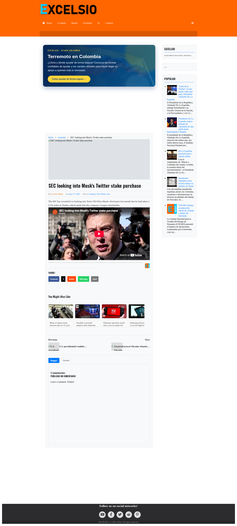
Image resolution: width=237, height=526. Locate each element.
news (108, 194)
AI (98, 23)
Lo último (61, 23)
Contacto (109, 23)
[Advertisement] (99, 110)
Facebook (54, 278)
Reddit (71, 278)
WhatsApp (84, 278)
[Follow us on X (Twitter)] (120, 514)
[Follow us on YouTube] (102, 514)
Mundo (74, 23)
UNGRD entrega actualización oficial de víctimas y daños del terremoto (186, 210)
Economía (87, 23)
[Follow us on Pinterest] (137, 514)
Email (95, 278)
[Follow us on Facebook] (111, 514)
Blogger (54, 360)
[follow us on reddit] (128, 514)
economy (92, 194)
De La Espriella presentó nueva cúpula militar (185, 153)
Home (49, 23)
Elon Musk (101, 194)
